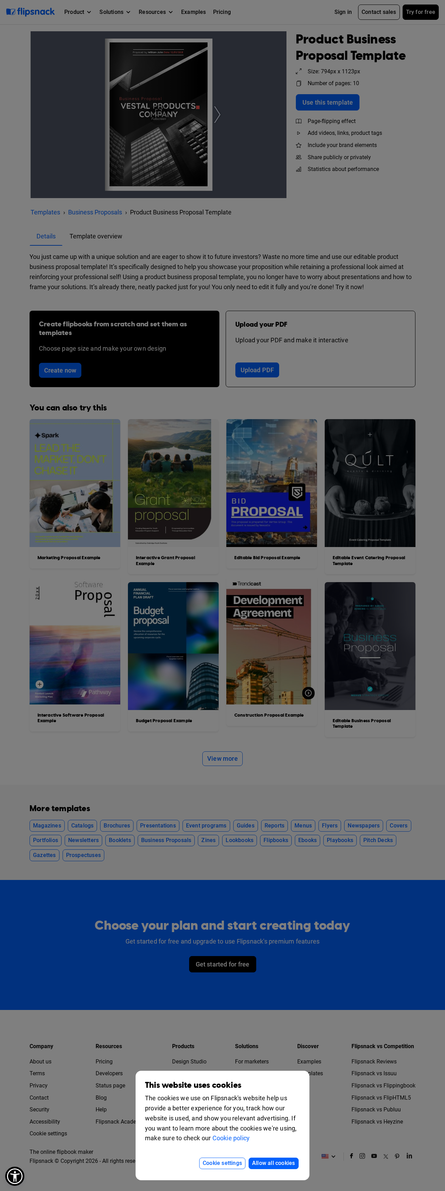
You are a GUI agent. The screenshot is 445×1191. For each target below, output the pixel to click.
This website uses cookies (193, 1085)
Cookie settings (222, 1163)
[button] (15, 1176)
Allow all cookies (273, 1163)
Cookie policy (231, 1138)
